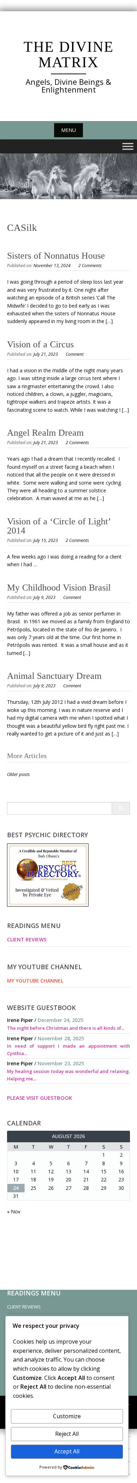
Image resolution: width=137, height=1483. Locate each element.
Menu (68, 130)
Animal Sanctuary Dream (54, 676)
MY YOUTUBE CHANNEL (35, 980)
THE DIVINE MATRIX (69, 54)
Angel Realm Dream (45, 433)
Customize (67, 1416)
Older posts (18, 774)
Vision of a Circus (40, 344)
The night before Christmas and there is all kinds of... (65, 1028)
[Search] (120, 808)
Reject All (67, 1434)
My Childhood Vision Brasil (59, 587)
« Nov (13, 1211)
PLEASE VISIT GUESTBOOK (39, 1097)
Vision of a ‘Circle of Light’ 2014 (58, 526)
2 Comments (90, 266)
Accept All (66, 1451)
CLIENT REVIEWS (26, 939)
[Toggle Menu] (127, 146)
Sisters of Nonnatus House (56, 256)
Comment (75, 354)
